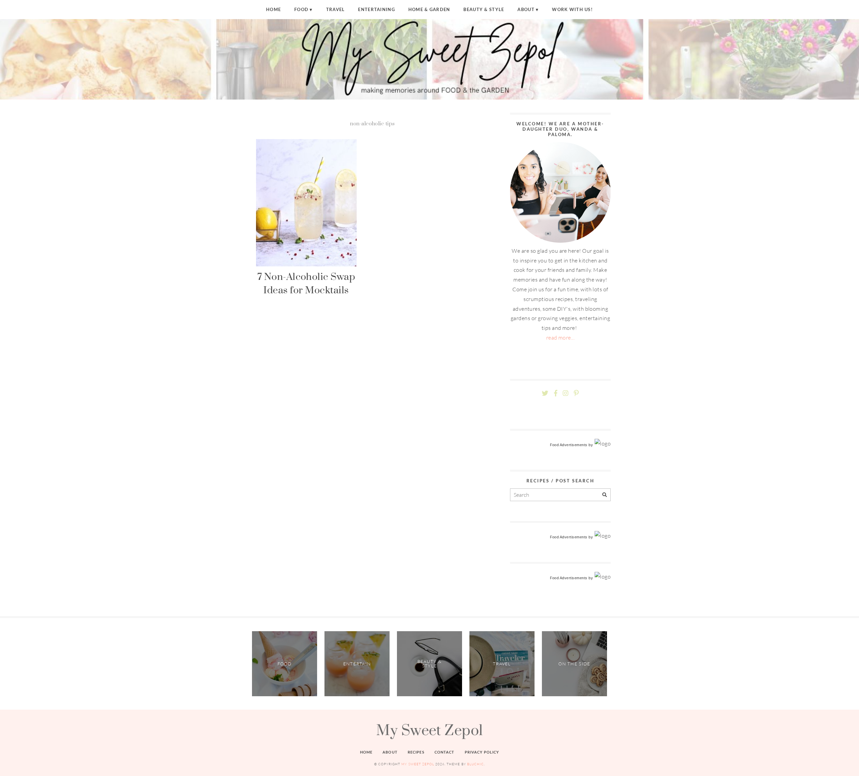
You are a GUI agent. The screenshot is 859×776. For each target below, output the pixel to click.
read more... (560, 337)
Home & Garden (429, 9)
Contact (445, 752)
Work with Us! (572, 9)
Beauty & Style (483, 9)
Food (301, 9)
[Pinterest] (576, 393)
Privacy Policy (482, 752)
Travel (335, 9)
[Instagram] (565, 393)
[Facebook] (555, 393)
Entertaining (376, 9)
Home (273, 9)
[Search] (604, 495)
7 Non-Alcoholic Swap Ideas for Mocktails (306, 283)
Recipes (416, 752)
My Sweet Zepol (429, 730)
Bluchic (475, 764)
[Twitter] (545, 393)
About (525, 9)
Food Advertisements (569, 445)
